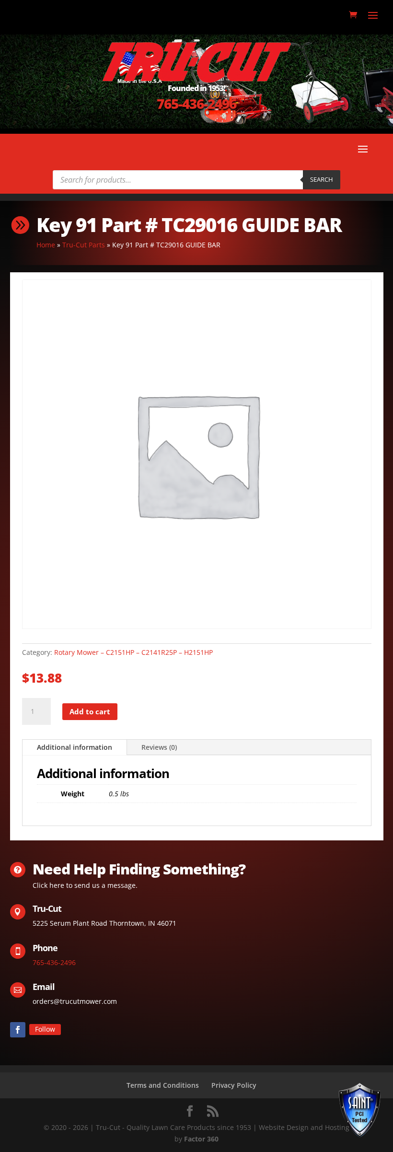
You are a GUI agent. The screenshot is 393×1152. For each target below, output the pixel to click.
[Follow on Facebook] (17, 1029)
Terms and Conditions (163, 1085)
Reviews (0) (159, 747)
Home (45, 244)
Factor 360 (201, 1138)
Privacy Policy (233, 1085)
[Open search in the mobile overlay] (196, 179)
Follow (45, 1029)
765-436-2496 (196, 103)
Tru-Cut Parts (83, 244)
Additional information (74, 747)
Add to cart (89, 711)
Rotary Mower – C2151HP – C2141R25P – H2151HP (133, 652)
